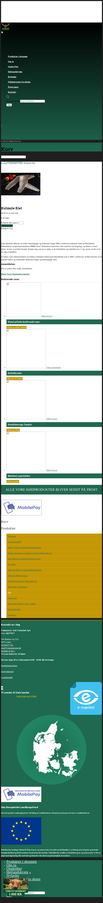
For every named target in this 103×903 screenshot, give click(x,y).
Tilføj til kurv (7, 226)
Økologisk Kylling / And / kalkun (22, 604)
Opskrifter (14, 868)
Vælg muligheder (53, 367)
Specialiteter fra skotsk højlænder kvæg (24, 559)
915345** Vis (7, 645)
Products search (13, 101)
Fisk (20, 163)
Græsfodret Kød (14, 542)
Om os (11, 865)
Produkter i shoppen (17, 56)
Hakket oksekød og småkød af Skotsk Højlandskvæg (30, 553)
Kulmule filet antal (9, 223)
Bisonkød (12, 536)
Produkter (13, 163)
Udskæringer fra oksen (19, 82)
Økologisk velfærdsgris (17, 587)
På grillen (12, 564)
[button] (15, 887)
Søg (9, 105)
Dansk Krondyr (14, 609)
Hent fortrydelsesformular (15, 274)
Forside (4, 163)
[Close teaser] (30, 873)
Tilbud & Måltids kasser (18, 576)
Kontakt (12, 92)
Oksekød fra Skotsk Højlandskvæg (22, 581)
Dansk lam (12, 598)
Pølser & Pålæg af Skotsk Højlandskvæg (24, 570)
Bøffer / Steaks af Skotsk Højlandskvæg (24, 547)
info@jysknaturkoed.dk (11, 648)
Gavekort (12, 615)
